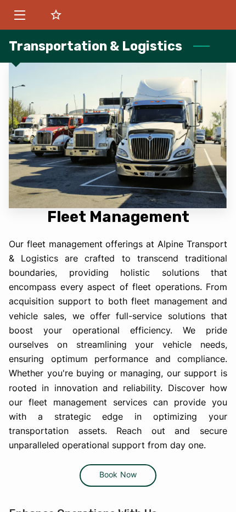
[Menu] (19, 15)
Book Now (118, 474)
